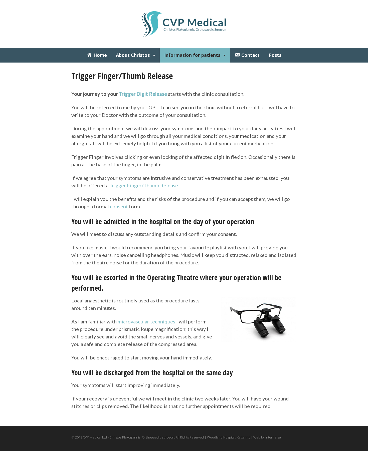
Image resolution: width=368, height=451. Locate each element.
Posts (275, 55)
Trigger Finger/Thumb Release (143, 185)
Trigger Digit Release (143, 94)
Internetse (273, 437)
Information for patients (192, 55)
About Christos (133, 55)
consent (119, 206)
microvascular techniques (146, 321)
